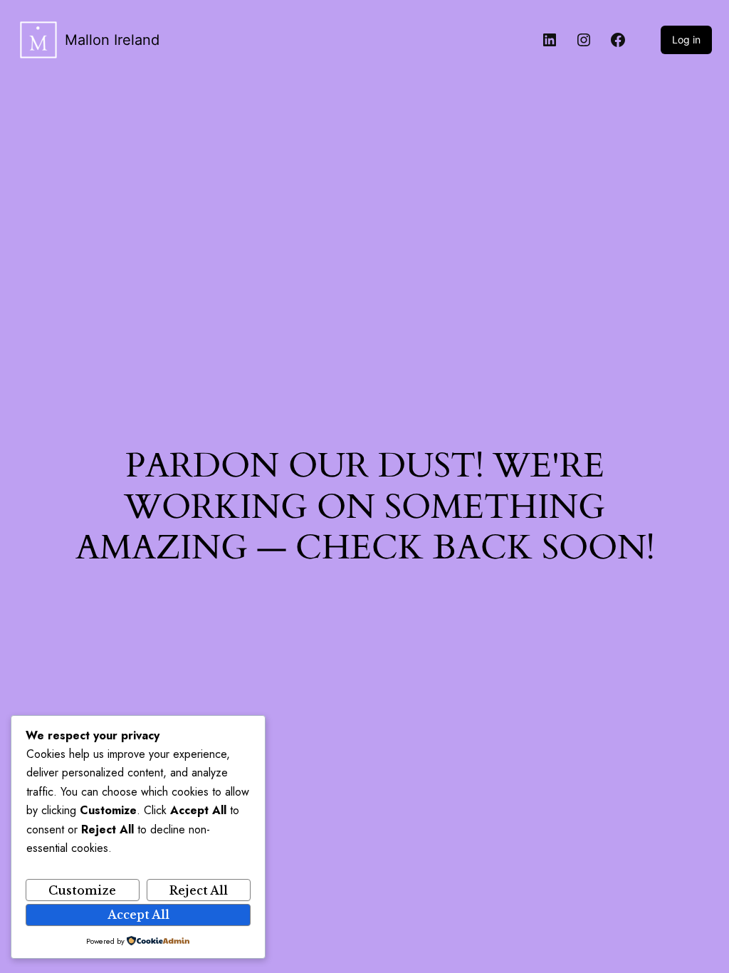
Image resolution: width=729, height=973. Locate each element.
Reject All (198, 890)
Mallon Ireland (112, 39)
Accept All (138, 914)
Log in (686, 39)
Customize (82, 890)
